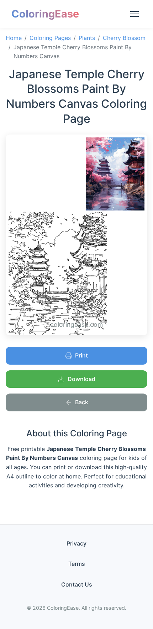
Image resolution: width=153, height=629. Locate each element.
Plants (87, 37)
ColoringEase (45, 13)
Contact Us (76, 584)
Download (81, 378)
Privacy (76, 543)
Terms (76, 563)
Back (81, 402)
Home (14, 37)
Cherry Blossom (124, 37)
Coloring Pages (50, 37)
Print (81, 355)
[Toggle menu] (134, 13)
